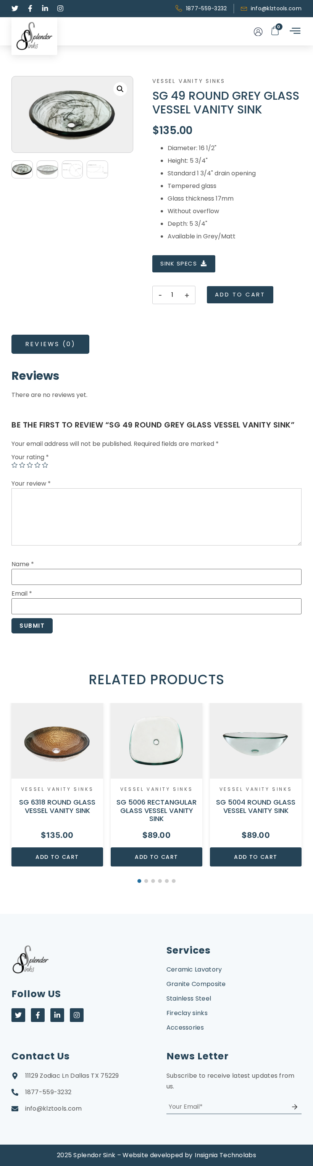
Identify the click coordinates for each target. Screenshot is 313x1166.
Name (22, 564)
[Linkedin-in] (57, 1015)
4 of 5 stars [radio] (37, 465)
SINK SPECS (178, 263)
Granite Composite (196, 984)
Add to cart (240, 294)
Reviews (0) (50, 344)
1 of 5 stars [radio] (14, 465)
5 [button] (167, 881)
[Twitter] (18, 1015)
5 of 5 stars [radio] (45, 465)
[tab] (50, 344)
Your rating (30, 457)
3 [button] (153, 881)
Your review (31, 483)
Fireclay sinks (187, 1013)
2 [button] (146, 881)
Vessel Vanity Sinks (188, 81)
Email (21, 593)
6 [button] (174, 881)
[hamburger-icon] (294, 31)
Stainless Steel (188, 998)
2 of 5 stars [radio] (22, 465)
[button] (120, 89)
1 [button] (139, 881)
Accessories (185, 1027)
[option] (57, 784)
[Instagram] (77, 1015)
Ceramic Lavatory (194, 969)
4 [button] (160, 881)
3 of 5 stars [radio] (30, 465)
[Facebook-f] (38, 1015)
